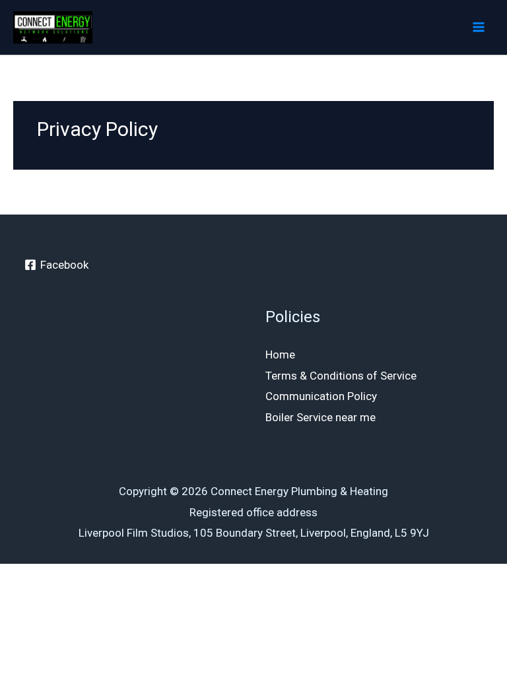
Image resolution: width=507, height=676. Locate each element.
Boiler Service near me (320, 417)
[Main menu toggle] (479, 28)
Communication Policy (321, 396)
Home (280, 354)
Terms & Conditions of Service (341, 375)
